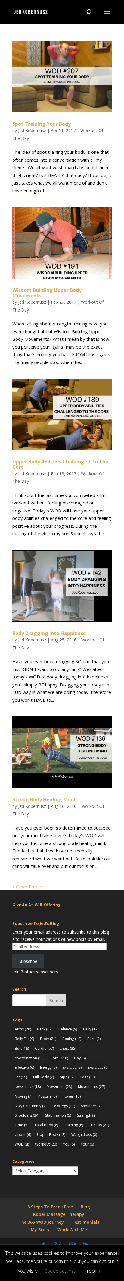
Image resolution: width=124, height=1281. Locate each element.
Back (44, 1029)
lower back (28, 1086)
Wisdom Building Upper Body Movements (47, 293)
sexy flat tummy (30, 1106)
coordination (29, 1058)
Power (72, 1096)
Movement (59, 1086)
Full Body (43, 1077)
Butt (22, 1048)
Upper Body (51, 1134)
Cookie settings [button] (60, 1271)
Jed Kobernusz (32, 130)
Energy (48, 1067)
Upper (23, 1134)
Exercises (98, 1067)
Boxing (71, 1038)
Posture (47, 1096)
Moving (23, 1096)
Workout (46, 1144)
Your (87, 1144)
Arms (23, 1029)
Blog (85, 1207)
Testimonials (85, 1222)
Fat (21, 1077)
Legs (87, 1077)
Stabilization (58, 1115)
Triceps (99, 1125)
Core (59, 1058)
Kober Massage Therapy (58, 1214)
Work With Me (72, 1229)
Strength (86, 1115)
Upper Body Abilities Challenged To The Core (60, 464)
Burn (94, 1038)
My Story (40, 1229)
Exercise (72, 1067)
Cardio (44, 1048)
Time (21, 1125)
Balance (67, 1029)
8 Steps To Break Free (50, 1207)
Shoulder (91, 1106)
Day (80, 1058)
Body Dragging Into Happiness (48, 633)
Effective (24, 1067)
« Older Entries (28, 887)
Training (73, 1125)
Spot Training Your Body (41, 124)
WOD (22, 1144)
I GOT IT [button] (94, 1271)
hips (67, 1077)
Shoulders (27, 1115)
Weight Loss (84, 1134)
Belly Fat (24, 1038)
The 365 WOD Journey (41, 1222)
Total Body (46, 1125)
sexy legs (63, 1106)
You (69, 1144)
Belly (90, 1029)
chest (68, 1048)
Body (48, 1038)
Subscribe (28, 961)
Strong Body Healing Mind (43, 799)
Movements (91, 1086)
